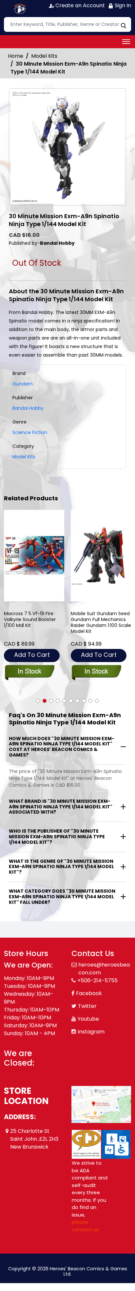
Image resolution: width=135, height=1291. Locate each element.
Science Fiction (29, 432)
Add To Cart (32, 655)
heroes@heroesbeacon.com (104, 968)
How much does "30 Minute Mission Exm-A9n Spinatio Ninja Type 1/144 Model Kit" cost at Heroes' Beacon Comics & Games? (61, 746)
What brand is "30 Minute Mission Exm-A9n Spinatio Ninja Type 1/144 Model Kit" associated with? (60, 807)
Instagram (91, 1031)
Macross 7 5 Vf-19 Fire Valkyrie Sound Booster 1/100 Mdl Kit (30, 620)
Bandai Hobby (28, 408)
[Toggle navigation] (126, 41)
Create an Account (79, 5)
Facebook (89, 993)
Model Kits (44, 56)
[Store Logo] (20, 8)
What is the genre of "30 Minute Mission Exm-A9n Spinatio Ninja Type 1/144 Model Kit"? (61, 867)
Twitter (87, 1006)
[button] (38, 701)
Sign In (122, 5)
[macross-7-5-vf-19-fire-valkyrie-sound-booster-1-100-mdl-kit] (34, 555)
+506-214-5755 (97, 980)
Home (15, 56)
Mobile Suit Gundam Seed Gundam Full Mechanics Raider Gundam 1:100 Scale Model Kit (101, 623)
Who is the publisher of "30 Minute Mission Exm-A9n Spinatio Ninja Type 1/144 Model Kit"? (57, 836)
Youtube (88, 1019)
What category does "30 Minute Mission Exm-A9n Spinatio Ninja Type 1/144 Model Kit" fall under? (62, 897)
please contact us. (86, 1225)
